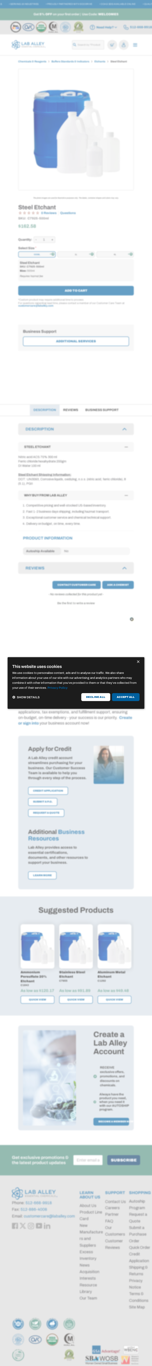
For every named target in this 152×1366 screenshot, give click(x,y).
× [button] (138, 661)
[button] (26, 697)
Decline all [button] (95, 697)
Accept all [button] (126, 697)
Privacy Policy (57, 687)
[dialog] (76, 683)
